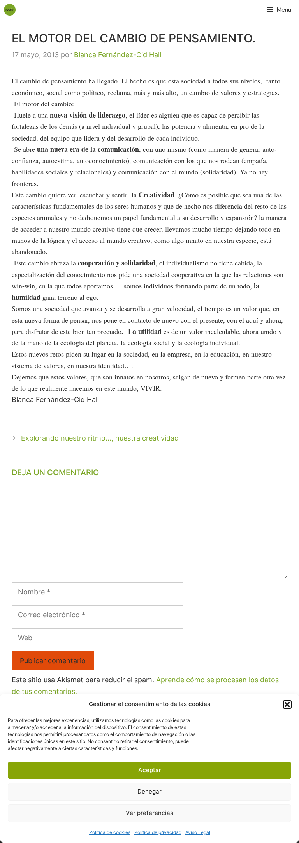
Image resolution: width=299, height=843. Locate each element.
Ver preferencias (149, 813)
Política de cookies (109, 832)
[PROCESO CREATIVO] (10, 9)
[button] (287, 704)
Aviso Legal (197, 832)
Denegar (149, 791)
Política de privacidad (157, 832)
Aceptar (149, 770)
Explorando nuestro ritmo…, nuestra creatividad (100, 438)
